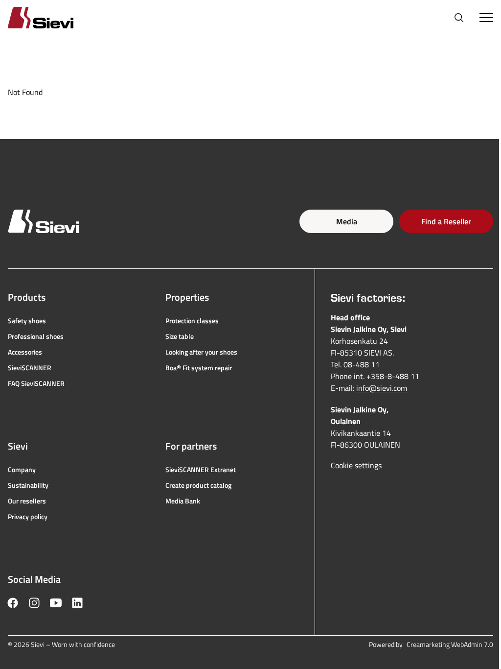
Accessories (25, 352)
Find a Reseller (446, 221)
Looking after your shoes (201, 352)
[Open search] (459, 17)
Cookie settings (356, 465)
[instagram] (34, 603)
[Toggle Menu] (486, 17)
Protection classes (192, 321)
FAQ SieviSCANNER (36, 383)
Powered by (431, 644)
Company (22, 470)
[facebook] (12, 603)
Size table (179, 336)
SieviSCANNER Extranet (200, 470)
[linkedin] (77, 603)
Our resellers (27, 501)
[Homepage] (52, 17)
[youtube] (56, 603)
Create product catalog (198, 485)
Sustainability (28, 485)
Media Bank (182, 501)
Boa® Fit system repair (198, 368)
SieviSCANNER (29, 368)
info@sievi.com (381, 388)
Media (346, 221)
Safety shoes (27, 321)
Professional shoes (36, 336)
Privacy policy (27, 517)
